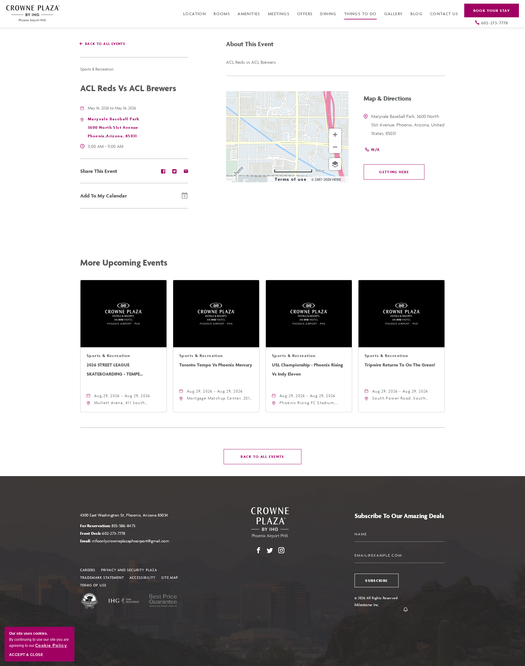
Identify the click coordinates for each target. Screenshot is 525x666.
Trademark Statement (102, 577)
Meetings (279, 13)
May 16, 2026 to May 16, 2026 (112, 108)
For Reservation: (107, 525)
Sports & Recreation (97, 69)
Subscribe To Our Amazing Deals (399, 516)
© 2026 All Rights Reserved (376, 598)
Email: (124, 541)
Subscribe (376, 580)
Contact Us (444, 13)
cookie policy (51, 645)
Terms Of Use (93, 585)
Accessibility (142, 577)
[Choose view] (335, 164)
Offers (305, 13)
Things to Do (360, 13)
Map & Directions (387, 98)
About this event (249, 44)
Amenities (249, 13)
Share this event (98, 171)
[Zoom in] (335, 135)
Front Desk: (102, 533)
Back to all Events (105, 43)
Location (194, 13)
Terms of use (291, 179)
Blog (416, 13)
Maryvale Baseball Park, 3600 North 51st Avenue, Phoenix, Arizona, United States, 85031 (407, 124)
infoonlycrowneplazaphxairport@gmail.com (130, 541)
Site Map (169, 577)
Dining (328, 13)
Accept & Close (26, 655)
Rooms (222, 13)
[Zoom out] (335, 147)
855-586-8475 (123, 525)
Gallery (393, 13)
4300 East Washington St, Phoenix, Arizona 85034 (124, 515)
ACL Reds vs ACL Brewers (128, 88)
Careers (87, 570)
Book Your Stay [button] (491, 10)
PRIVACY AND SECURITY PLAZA (129, 570)
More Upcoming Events (123, 262)
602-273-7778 (494, 22)
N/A (375, 149)
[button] (113, 127)
